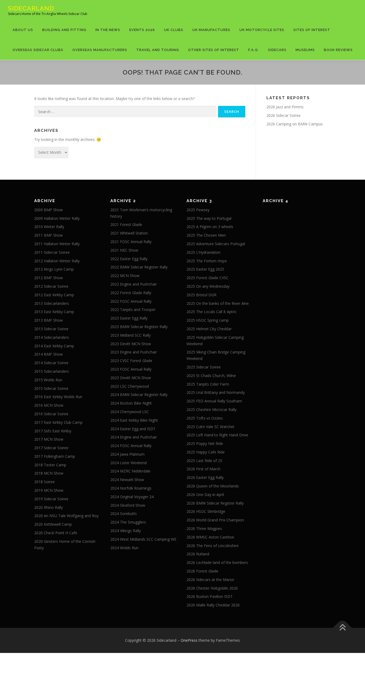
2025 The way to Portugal (209, 218)
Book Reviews (338, 50)
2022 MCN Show (124, 275)
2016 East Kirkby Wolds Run (58, 396)
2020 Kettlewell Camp (53, 524)
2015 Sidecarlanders (51, 371)
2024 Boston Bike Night (131, 403)
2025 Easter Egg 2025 (205, 269)
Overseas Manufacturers (99, 50)
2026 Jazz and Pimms (285, 106)
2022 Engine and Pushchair (133, 284)
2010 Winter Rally (49, 226)
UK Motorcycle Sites (261, 30)
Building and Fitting (64, 30)
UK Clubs (173, 30)
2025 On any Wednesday (208, 286)
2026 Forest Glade (202, 571)
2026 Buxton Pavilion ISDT (210, 596)
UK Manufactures (211, 30)
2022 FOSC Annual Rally (131, 301)
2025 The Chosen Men (206, 235)
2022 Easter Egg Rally (128, 258)
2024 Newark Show (127, 479)
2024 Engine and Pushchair (133, 437)
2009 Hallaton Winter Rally (57, 218)
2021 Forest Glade (126, 224)
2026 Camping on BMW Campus (294, 123)
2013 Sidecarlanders (51, 303)
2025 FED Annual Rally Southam (214, 400)
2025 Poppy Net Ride (205, 443)
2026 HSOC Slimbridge (206, 511)
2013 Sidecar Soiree (51, 328)
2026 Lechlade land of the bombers (217, 562)
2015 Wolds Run (48, 379)
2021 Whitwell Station (129, 233)
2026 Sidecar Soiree (283, 115)
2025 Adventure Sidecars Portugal (216, 243)
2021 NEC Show (124, 250)
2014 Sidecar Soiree (51, 362)
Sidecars (277, 50)
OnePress (189, 640)
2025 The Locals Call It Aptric (212, 311)
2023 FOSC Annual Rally (131, 369)
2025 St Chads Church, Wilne (211, 375)
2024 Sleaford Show (127, 505)
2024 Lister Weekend (128, 462)
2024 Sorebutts (123, 513)
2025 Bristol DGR (201, 294)
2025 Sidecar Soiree (204, 367)
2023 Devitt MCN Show (130, 343)
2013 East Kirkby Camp (54, 311)
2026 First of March (203, 468)
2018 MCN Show (48, 473)
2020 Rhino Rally (48, 507)
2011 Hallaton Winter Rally (57, 243)
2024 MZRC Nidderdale (130, 471)
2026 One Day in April (205, 494)
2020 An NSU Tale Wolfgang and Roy (66, 515)
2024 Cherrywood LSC (129, 411)
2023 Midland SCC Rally (130, 335)
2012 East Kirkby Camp (54, 294)
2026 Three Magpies (204, 528)
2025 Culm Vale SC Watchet (210, 426)
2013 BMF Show (48, 320)
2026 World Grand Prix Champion (215, 519)
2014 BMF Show (48, 354)
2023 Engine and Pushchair (133, 352)
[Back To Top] (342, 627)
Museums (305, 50)
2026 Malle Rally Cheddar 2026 (213, 604)
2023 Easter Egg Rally (128, 318)
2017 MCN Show (48, 439)
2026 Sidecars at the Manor (210, 579)
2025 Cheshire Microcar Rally (211, 409)
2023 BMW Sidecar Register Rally (139, 326)
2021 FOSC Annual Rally (131, 241)
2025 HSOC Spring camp (208, 320)
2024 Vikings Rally (125, 530)
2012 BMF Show (48, 277)
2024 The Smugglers (128, 522)
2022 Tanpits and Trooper (133, 309)
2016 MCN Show (48, 405)
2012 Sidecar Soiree (51, 286)
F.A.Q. (253, 50)
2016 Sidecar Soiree (51, 413)
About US (23, 30)
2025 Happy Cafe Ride (206, 452)
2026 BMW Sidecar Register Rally (215, 503)
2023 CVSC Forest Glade (131, 360)
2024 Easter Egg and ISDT (133, 428)
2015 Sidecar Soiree (51, 388)
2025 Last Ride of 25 (204, 460)
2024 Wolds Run (124, 547)
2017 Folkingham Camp (54, 456)
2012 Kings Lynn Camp (54, 269)
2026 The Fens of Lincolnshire (213, 545)
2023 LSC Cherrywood (129, 386)
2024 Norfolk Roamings (131, 488)
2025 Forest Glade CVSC (207, 277)
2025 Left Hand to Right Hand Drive (217, 434)
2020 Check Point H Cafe (55, 532)
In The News (107, 30)
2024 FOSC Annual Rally (131, 445)
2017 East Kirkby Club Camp (58, 422)
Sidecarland (31, 8)
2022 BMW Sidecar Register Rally (139, 267)
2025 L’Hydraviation (203, 252)
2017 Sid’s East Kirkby (52, 430)
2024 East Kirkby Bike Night (134, 420)
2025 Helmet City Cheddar (209, 328)
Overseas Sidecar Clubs (38, 50)
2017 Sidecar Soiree (51, 447)
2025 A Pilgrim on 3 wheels (210, 226)
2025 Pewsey (198, 209)
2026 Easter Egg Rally (205, 477)
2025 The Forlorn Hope (207, 260)
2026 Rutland (198, 553)
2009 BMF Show (48, 209)
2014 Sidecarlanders (51, 337)
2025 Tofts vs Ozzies (205, 418)
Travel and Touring (157, 50)
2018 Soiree (44, 481)
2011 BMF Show (48, 235)
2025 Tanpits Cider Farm (208, 384)
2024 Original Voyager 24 (132, 496)
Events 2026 (142, 30)
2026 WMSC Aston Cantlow (210, 537)
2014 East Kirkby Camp (54, 345)
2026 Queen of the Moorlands (213, 486)
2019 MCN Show (48, 490)
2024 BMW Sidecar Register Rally (139, 394)
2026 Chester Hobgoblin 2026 (212, 588)
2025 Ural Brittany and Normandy (216, 392)
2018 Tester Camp (50, 464)
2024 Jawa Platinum (127, 454)
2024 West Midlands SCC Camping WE (143, 539)
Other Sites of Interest (213, 50)
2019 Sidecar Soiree (51, 498)
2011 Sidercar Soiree (52, 252)
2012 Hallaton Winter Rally (57, 260)
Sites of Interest (311, 30)
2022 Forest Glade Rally (130, 292)
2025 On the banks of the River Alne (218, 303)
